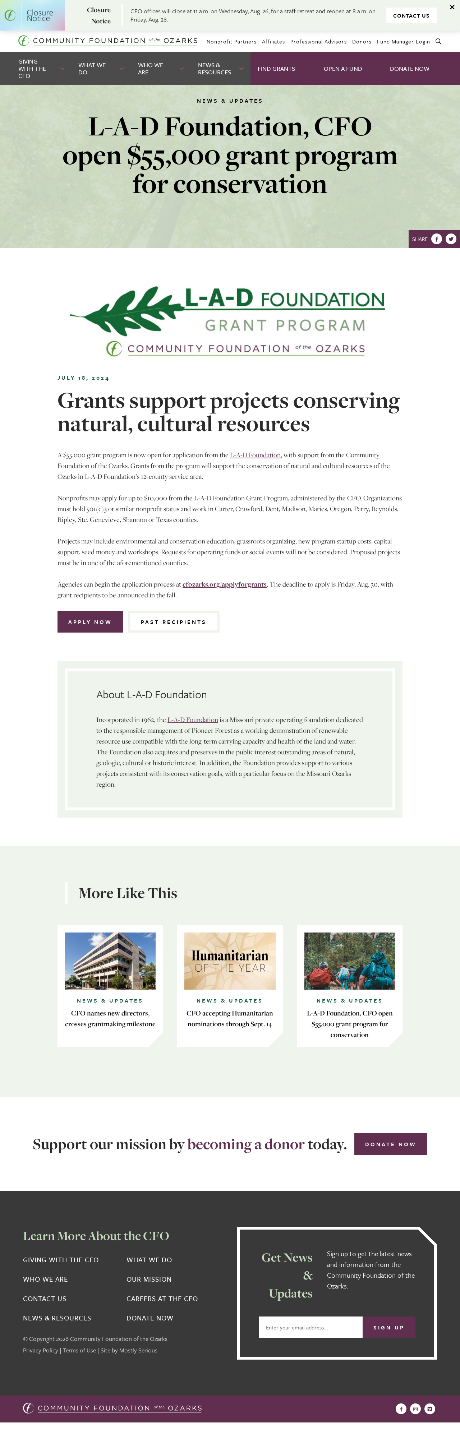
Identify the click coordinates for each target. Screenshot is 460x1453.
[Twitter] (451, 238)
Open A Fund (343, 68)
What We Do (92, 68)
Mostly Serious (138, 1350)
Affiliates (273, 41)
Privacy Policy (40, 1350)
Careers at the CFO (162, 1298)
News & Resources (214, 68)
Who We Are (150, 68)
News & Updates (230, 101)
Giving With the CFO (32, 68)
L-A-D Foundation (255, 454)
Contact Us (411, 15)
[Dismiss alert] (453, 7)
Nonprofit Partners (232, 41)
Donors (362, 41)
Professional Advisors (318, 41)
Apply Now (90, 622)
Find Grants (276, 68)
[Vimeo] (429, 1408)
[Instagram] (415, 1408)
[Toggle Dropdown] (63, 69)
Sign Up (389, 1327)
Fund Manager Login (403, 41)
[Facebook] (436, 238)
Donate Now (409, 68)
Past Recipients (174, 622)
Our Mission (149, 1279)
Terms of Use (79, 1350)
